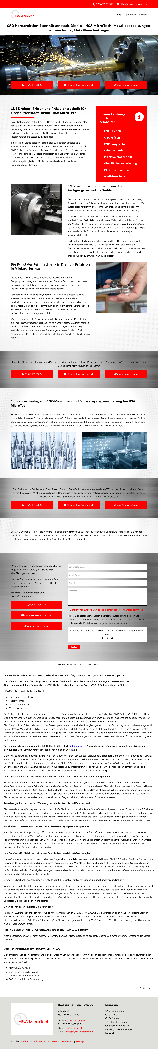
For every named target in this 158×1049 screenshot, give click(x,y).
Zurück (143, 988)
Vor (150, 988)
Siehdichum (75, 746)
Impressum (54, 1041)
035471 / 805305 (76, 1020)
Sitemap (79, 1041)
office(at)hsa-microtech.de (79, 1031)
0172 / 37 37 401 (74, 1027)
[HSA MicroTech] (22, 11)
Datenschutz (67, 1041)
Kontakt (43, 1041)
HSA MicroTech (29, 1041)
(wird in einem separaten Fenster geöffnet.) (106, 609)
